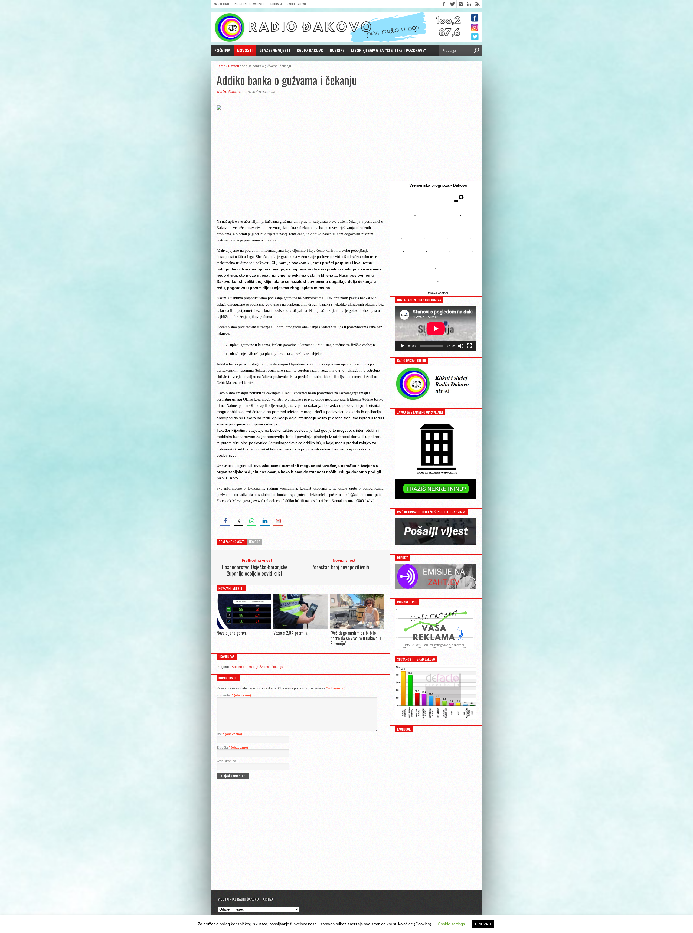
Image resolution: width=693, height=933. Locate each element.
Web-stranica (226, 761)
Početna (222, 50)
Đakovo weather (437, 292)
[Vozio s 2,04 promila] (300, 628)
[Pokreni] (402, 346)
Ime (229, 734)
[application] (435, 328)
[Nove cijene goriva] (244, 628)
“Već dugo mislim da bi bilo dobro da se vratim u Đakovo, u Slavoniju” (355, 638)
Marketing (221, 4)
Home (221, 66)
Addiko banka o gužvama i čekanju (257, 667)
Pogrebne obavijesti (249, 4)
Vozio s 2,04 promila (290, 633)
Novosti (245, 50)
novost (254, 541)
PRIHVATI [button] (483, 924)
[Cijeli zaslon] (469, 346)
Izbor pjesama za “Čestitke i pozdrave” (388, 50)
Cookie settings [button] (451, 924)
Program (275, 4)
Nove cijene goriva (232, 633)
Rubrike (337, 50)
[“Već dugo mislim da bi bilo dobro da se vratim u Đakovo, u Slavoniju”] (357, 628)
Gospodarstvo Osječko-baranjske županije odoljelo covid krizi (254, 570)
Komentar (234, 695)
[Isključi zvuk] (460, 346)
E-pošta (232, 747)
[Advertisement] (436, 140)
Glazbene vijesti (274, 50)
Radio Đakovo (296, 4)
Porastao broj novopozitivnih (340, 567)
